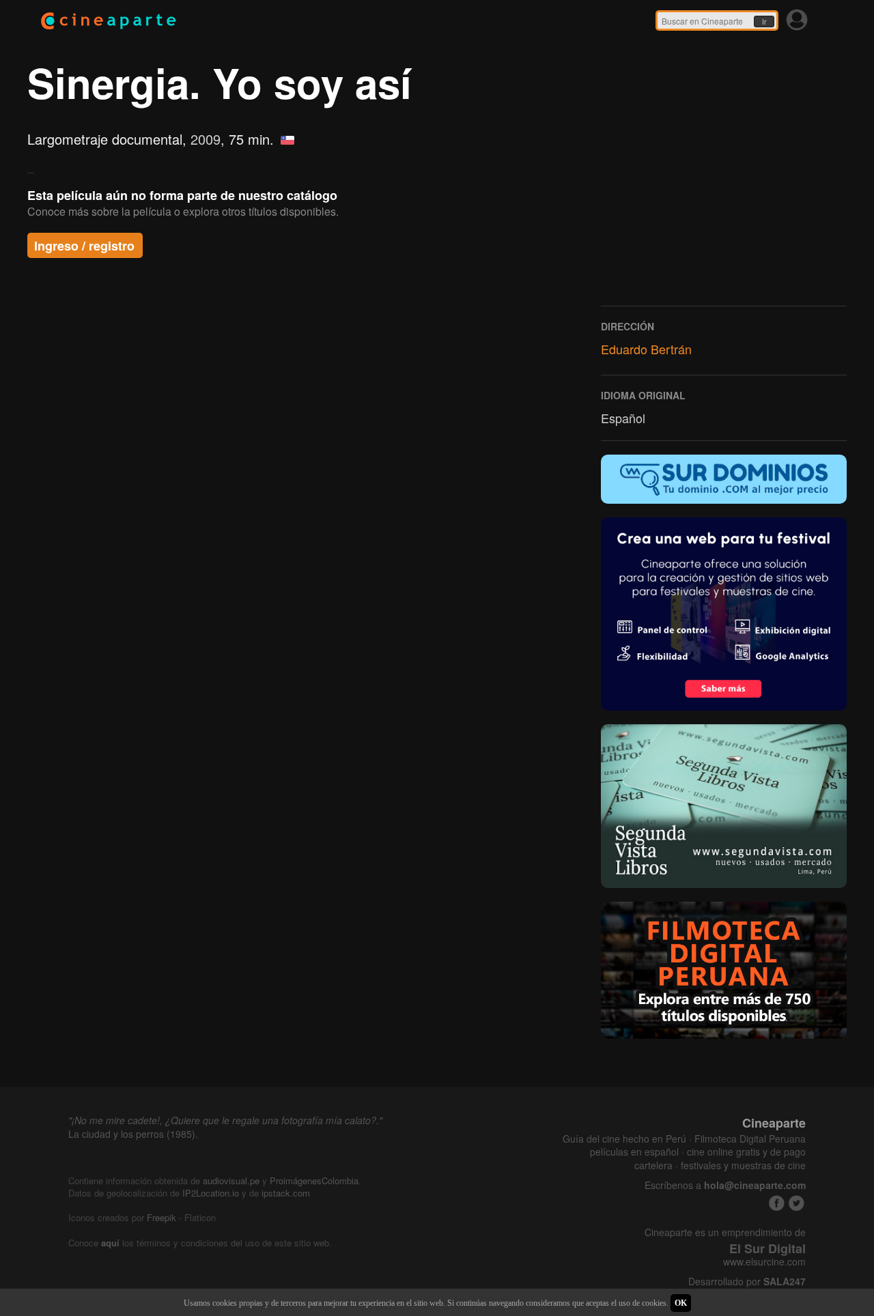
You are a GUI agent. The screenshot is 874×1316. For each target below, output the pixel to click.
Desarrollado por (747, 1281)
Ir (764, 22)
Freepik (161, 1217)
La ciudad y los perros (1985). (133, 1134)
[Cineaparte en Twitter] (796, 1203)
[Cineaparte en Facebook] (776, 1203)
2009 (206, 139)
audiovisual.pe (231, 1180)
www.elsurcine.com (764, 1261)
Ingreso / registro (84, 246)
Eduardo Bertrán (646, 349)
